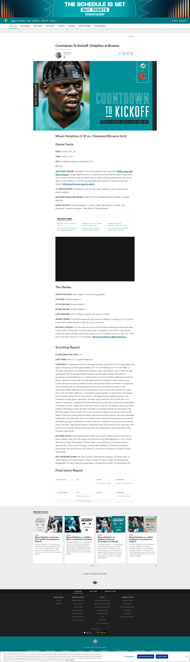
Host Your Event (78, 607)
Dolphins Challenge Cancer (127, 607)
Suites (102, 616)
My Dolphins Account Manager (102, 603)
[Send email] (127, 54)
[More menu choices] (58, 20)
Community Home (127, 600)
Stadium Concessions (78, 613)
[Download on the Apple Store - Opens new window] (87, 632)
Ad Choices (104, 650)
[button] (95, 259)
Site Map (92, 650)
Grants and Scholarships (127, 616)
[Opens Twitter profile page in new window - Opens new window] (64, 57)
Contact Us (79, 650)
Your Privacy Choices (121, 650)
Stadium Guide (78, 603)
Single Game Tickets (102, 610)
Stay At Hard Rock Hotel (78, 620)
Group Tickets (102, 620)
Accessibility (65, 650)
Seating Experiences (102, 613)
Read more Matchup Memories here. (109, 337)
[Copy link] (131, 53)
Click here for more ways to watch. (78, 184)
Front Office (58, 603)
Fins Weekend (127, 610)
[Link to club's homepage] (5, 20)
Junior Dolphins (127, 613)
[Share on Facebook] (120, 54)
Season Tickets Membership (102, 607)
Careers (59, 600)
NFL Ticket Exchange (102, 623)
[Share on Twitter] (123, 54)
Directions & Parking (77, 616)
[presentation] (156, 566)
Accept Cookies (162, 656)
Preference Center (157, 650)
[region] (95, 656)
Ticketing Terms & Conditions (102, 600)
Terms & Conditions (33, 650)
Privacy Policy (50, 650)
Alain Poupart (67, 52)
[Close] (187, 656)
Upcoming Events (78, 610)
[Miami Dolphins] (95, 641)
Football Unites (127, 603)
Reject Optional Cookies (145, 656)
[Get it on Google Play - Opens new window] (101, 633)
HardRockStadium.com (78, 600)
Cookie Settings (139, 650)
